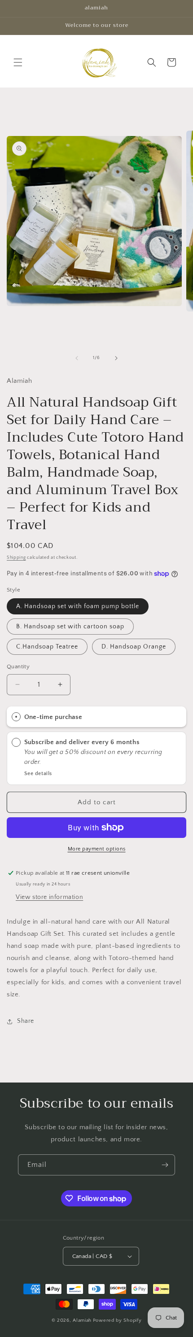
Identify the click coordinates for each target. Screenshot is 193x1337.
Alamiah (82, 1320)
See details (38, 773)
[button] (18, 62)
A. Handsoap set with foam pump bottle (77, 606)
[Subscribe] (165, 1164)
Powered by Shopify (117, 1320)
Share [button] (25, 1021)
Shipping (16, 557)
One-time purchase (53, 716)
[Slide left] (77, 358)
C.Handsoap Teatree (47, 646)
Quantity (18, 666)
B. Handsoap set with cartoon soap (70, 626)
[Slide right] (116, 358)
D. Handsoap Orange (133, 646)
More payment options (97, 849)
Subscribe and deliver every (67, 742)
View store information (49, 897)
